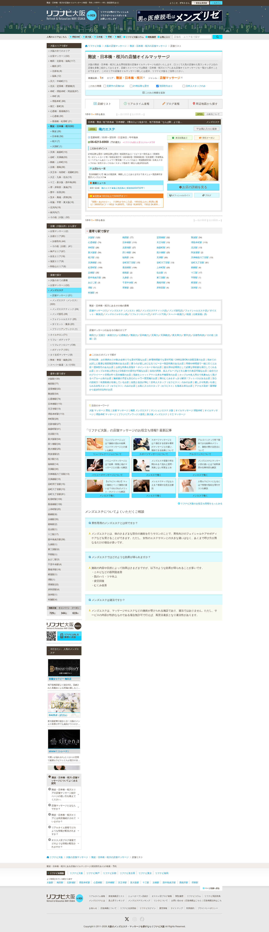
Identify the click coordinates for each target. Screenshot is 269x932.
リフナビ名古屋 (127, 872)
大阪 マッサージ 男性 (99, 410)
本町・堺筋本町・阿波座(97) (64, 91)
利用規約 (190, 908)
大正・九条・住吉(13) (61, 176)
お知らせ (93, 908)
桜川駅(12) (53, 458)
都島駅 (125, 272)
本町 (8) (56, 95)
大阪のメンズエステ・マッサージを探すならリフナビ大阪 (136, 926)
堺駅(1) (51, 579)
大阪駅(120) (54, 378)
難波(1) (134, 334)
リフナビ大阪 (76, 872)
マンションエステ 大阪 (162, 410)
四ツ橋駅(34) (54, 443)
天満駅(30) (53, 468)
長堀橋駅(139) (55, 504)
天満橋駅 (92, 262)
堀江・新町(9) (57, 106)
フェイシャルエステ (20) (64, 319)
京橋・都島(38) (57, 166)
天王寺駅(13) (54, 408)
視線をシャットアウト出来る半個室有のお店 (155, 374)
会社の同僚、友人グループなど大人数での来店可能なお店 (178, 370)
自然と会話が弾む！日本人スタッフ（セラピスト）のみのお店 (162, 382)
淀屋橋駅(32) (54, 388)
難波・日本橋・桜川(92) (62, 126)
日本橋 (99, 36)
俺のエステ (102, 129)
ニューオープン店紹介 (138, 895)
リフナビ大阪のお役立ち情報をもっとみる (201, 503)
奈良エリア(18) (57, 256)
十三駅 (194, 272)
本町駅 (91, 247)
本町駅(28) (53, 418)
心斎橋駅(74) (54, 398)
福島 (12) (56, 75)
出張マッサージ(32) (60, 55)
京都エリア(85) (57, 235)
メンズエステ (56, 290)
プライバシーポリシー (208, 908)
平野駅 (194, 277)
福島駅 (125, 257)
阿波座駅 (195, 252)
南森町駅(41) (54, 428)
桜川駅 (91, 257)
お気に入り (165, 37)
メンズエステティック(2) (154, 310)
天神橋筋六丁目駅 (200, 257)
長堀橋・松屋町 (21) (62, 121)
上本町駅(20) (54, 509)
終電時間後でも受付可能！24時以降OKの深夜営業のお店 (177, 359)
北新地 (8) (57, 70)
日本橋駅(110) (55, 403)
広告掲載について (108, 908)
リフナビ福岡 (161, 872)
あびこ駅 (92, 282)
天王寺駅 (161, 242)
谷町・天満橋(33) (58, 157)
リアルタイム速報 (97, 895)
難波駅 (194, 237)
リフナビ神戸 (93, 872)
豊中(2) (187, 334)
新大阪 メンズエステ (157, 414)
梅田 (119, 36)
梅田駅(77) (53, 383)
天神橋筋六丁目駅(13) (59, 473)
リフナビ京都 (109, 872)
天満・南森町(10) (58, 151)
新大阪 (88, 36)
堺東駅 (125, 287)
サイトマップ (177, 908)
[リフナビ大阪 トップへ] (72, 15)
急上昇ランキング (117, 900)
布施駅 (91, 292)
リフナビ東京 (145, 872)
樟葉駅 (194, 282)
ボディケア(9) (159, 314)
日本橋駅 (126, 242)
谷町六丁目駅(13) (56, 489)
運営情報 (163, 908)
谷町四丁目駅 (129, 262)
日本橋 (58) (57, 136)
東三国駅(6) (53, 549)
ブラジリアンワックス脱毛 (131, 414)
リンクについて (161, 900)
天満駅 (160, 257)
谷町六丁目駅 (163, 262)
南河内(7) (54, 212)
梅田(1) (92, 334)
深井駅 (194, 287)
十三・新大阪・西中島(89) (63, 182)
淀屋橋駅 (161, 237)
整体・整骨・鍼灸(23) (61, 359)
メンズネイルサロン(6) (116, 314)
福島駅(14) (53, 463)
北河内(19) (55, 207)
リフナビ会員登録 (128, 908)
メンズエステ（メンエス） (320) (64, 302)
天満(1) (154, 334)
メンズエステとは (97, 900)
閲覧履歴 (152, 37)
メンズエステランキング (139, 900)
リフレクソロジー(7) (140, 314)
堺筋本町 (76, 36)
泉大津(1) (177, 334)
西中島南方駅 (94, 277)
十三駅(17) (53, 534)
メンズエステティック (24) (65, 308)
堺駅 (90, 287)
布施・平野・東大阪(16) (62, 202)
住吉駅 (160, 272)
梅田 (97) (56, 65)
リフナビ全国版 (57, 873)
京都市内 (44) (59, 241)
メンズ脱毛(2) (176, 310)
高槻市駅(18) (54, 569)
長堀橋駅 (126, 267)
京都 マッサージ (120, 410)
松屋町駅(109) (55, 498)
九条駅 (125, 277)
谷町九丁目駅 (197, 262)
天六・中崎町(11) (58, 80)
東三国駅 (161, 277)
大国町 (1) (57, 146)
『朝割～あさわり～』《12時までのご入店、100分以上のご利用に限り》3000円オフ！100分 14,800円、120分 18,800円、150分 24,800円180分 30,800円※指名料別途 (125, 203)
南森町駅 (161, 247)
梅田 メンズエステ (139, 410)
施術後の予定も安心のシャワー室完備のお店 (135, 378)
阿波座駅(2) (53, 453)
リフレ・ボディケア (60, 339)
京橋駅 (91, 272)
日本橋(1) (144, 334)
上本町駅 (161, 267)
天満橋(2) (165, 334)
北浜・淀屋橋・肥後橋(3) (62, 85)
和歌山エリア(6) (58, 266)
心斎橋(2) (123, 334)
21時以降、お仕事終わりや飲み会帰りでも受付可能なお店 (118, 359)
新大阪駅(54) (54, 438)
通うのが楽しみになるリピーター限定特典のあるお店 (157, 363)
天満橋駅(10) (54, 478)
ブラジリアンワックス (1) (64, 328)
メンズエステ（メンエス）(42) (125, 310)
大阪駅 (91, 237)
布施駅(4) (52, 599)
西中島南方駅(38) (56, 539)
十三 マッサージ (177, 414)
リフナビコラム (194, 895)
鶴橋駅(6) (52, 514)
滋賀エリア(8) (57, 261)
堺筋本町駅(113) (56, 413)
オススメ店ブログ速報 (162, 895)
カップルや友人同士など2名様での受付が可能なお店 (122, 370)
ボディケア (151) (60, 349)
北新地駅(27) (54, 423)
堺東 (110, 36)
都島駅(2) (52, 524)
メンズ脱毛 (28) (60, 313)
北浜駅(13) (53, 433)
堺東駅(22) (53, 584)
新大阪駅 (92, 252)
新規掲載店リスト (117, 895)
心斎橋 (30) (57, 115)
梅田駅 (125, 237)
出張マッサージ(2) (59, 231)
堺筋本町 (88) (59, 100)
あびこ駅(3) (53, 559)
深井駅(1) (52, 594)
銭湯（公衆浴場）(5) (196, 314)
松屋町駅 (92, 267)
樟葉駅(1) (52, 574)
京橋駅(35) (53, 519)
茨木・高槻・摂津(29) (61, 197)
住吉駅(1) (52, 529)
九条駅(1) (52, 544)
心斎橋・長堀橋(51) (60, 111)
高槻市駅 (161, 282)
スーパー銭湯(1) (176, 314)
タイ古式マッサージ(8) (61, 354)
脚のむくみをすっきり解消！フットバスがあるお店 (185, 378)
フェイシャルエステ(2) (196, 310)
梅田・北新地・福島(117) (62, 60)
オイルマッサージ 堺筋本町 (188, 410)
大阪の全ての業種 (59, 280)
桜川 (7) (56, 141)
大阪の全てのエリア (60, 50)
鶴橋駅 (194, 267)
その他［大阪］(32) (60, 217)
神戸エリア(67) (57, 251)
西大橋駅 (161, 252)
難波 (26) (56, 131)
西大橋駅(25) (54, 448)
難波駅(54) (53, 393)
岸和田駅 (161, 287)
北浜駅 (194, 247)
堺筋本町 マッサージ (106, 414)
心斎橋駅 (92, 242)
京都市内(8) (199, 334)
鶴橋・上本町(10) (58, 161)
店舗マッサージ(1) (98, 310)
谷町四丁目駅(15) (56, 483)
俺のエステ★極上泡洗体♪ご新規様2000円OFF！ (123, 187)
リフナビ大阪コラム (135, 37)
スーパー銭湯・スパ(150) (62, 364)
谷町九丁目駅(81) (56, 494)
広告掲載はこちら (193, 900)
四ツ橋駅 (126, 252)
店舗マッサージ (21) (62, 295)
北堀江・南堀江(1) (108, 334)
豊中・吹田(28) (57, 192)
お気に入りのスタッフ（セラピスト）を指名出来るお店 (165, 385)
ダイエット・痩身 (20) (63, 323)
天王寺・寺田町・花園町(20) (64, 172)
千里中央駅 (127, 282)
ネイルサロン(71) (58, 334)
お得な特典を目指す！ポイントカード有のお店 (139, 367)
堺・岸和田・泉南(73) (61, 187)
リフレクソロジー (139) (64, 344)
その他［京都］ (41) (62, 246)
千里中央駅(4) (55, 564)
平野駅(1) (52, 554)
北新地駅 (126, 247)
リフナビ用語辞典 (212, 895)
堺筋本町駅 (196, 242)
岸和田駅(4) (53, 589)
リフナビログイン (148, 908)
